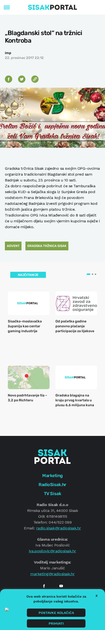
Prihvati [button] (56, 623)
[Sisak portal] (52, 7)
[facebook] (44, 586)
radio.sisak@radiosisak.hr (58, 528)
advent (13, 246)
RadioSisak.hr (52, 484)
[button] (88, 274)
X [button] (96, 596)
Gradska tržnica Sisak (46, 246)
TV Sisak (52, 493)
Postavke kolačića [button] (56, 613)
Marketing (52, 475)
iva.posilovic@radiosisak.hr (52, 551)
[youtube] (61, 586)
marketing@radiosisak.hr (52, 574)
